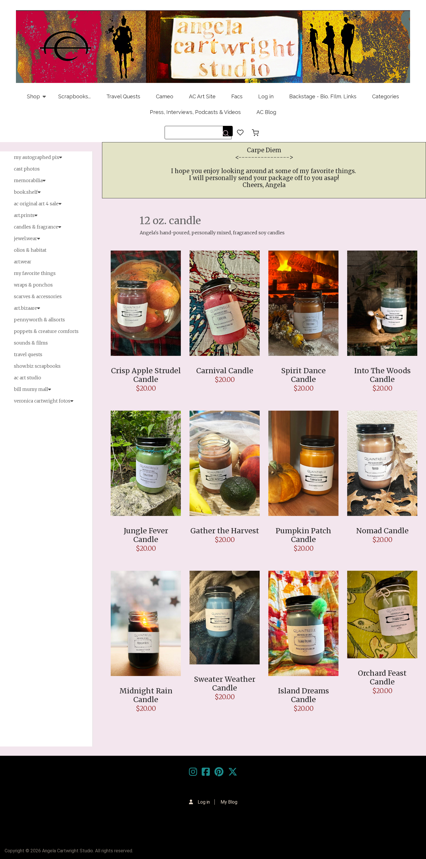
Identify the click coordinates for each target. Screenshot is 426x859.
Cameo (164, 96)
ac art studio (27, 377)
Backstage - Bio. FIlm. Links (322, 96)
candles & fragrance (36, 227)
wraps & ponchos (33, 285)
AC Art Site (202, 96)
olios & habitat (30, 250)
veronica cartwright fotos (42, 401)
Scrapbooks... (74, 96)
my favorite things (35, 273)
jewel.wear (25, 238)
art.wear (22, 261)
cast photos (27, 169)
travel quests (28, 354)
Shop (29, 98)
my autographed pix (36, 157)
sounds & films (31, 343)
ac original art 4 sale (36, 203)
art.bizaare (25, 308)
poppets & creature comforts (46, 331)
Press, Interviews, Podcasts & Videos (195, 112)
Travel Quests (123, 96)
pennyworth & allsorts (39, 319)
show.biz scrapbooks (37, 366)
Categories (385, 96)
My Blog (229, 802)
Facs (237, 96)
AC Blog (266, 112)
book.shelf (26, 192)
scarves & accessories (38, 296)
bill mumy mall (31, 389)
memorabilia (28, 180)
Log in (266, 96)
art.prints (24, 215)
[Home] (213, 46)
